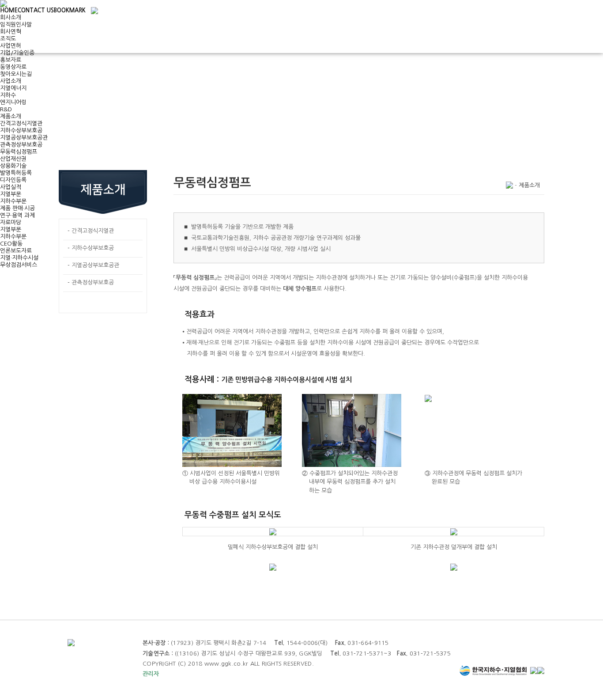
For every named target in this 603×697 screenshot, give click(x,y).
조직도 (8, 39)
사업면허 (10, 46)
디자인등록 (13, 180)
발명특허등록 (16, 173)
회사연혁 (10, 31)
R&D (6, 109)
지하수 (8, 95)
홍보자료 (10, 60)
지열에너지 (13, 88)
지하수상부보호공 (21, 130)
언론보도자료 (16, 251)
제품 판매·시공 (17, 208)
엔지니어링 (13, 102)
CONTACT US (36, 10)
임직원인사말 (16, 24)
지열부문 (10, 194)
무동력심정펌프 (18, 152)
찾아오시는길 (16, 74)
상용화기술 (13, 166)
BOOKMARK (70, 10)
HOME (9, 10)
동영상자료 (13, 67)
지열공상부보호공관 (24, 137)
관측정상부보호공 (21, 145)
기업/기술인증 (17, 53)
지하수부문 (13, 201)
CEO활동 (11, 243)
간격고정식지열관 (21, 123)
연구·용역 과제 (17, 215)
